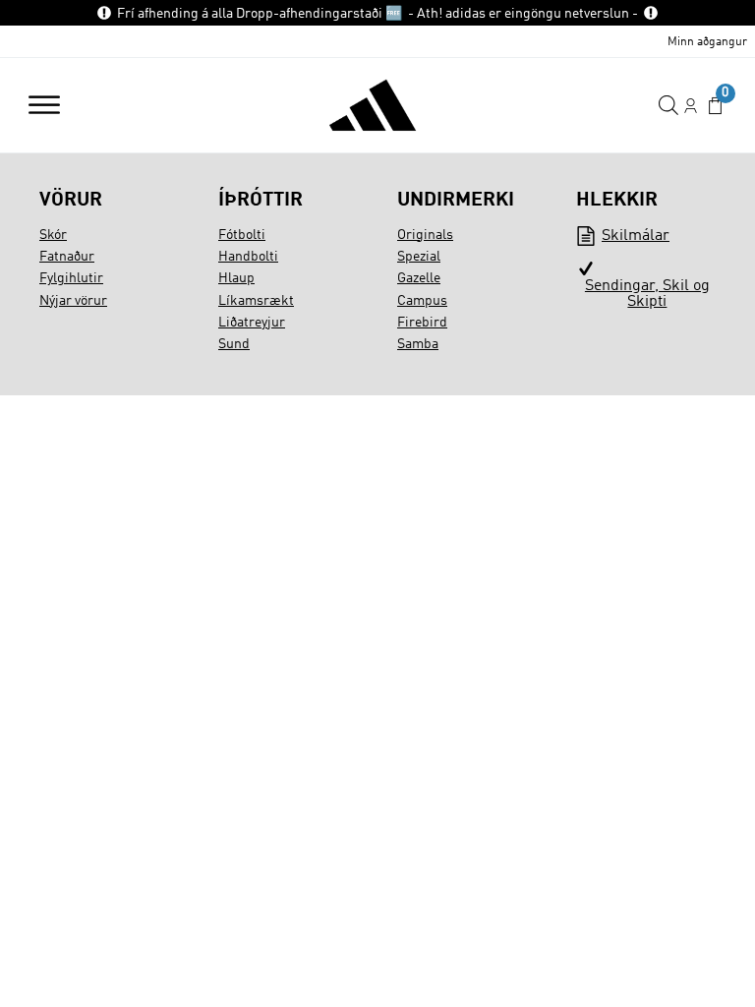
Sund (234, 344)
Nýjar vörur (73, 301)
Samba (417, 344)
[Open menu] (44, 105)
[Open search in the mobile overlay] (668, 105)
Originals (425, 235)
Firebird (422, 322)
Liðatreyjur (251, 322)
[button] (715, 105)
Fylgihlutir (71, 278)
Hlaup (236, 278)
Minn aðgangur (707, 42)
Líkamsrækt (256, 301)
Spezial (418, 257)
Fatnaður (66, 257)
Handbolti (248, 257)
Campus (422, 301)
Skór (53, 235)
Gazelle (418, 278)
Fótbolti (241, 235)
